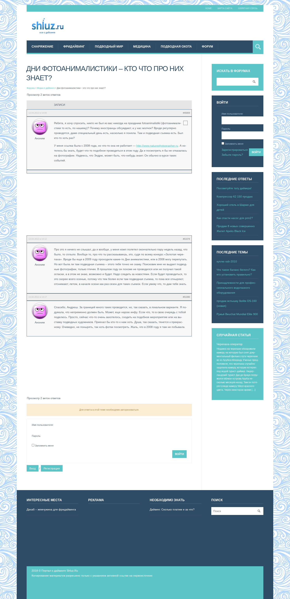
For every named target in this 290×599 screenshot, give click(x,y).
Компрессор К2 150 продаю (235, 196)
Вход (32, 468)
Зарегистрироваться (235, 149)
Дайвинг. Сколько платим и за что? (172, 509)
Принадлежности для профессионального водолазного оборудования (236, 287)
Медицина (142, 46)
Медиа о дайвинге (46, 88)
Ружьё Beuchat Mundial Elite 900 (237, 314)
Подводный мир (109, 46)
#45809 (186, 113)
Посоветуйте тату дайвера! (234, 188)
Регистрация (52, 468)
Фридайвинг (74, 46)
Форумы (31, 88)
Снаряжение (42, 46)
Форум (207, 46)
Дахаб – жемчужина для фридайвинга (51, 509)
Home (208, 8)
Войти (179, 454)
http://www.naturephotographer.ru (157, 145)
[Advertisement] (191, 25)
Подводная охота (176, 46)
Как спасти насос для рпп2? (235, 218)
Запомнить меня (44, 445)
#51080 (186, 297)
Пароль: (36, 436)
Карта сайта (225, 8)
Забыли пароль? (232, 154)
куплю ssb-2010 (227, 261)
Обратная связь (247, 8)
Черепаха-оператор (229, 344)
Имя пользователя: (42, 425)
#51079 (186, 239)
